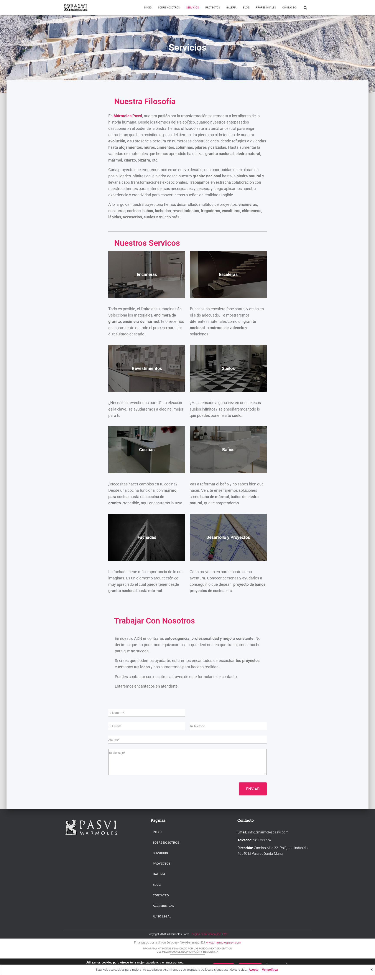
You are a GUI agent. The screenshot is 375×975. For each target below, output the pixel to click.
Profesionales (266, 7)
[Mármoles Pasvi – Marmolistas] (76, 7)
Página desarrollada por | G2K (209, 934)
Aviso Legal (162, 916)
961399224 (262, 840)
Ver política (270, 969)
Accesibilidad (163, 905)
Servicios (192, 7)
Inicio (147, 7)
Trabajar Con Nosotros (154, 620)
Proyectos (212, 7)
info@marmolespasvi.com (268, 832)
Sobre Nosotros (169, 7)
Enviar (253, 789)
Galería (231, 7)
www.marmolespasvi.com (223, 942)
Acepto (253, 969)
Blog (246, 7)
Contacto (289, 7)
